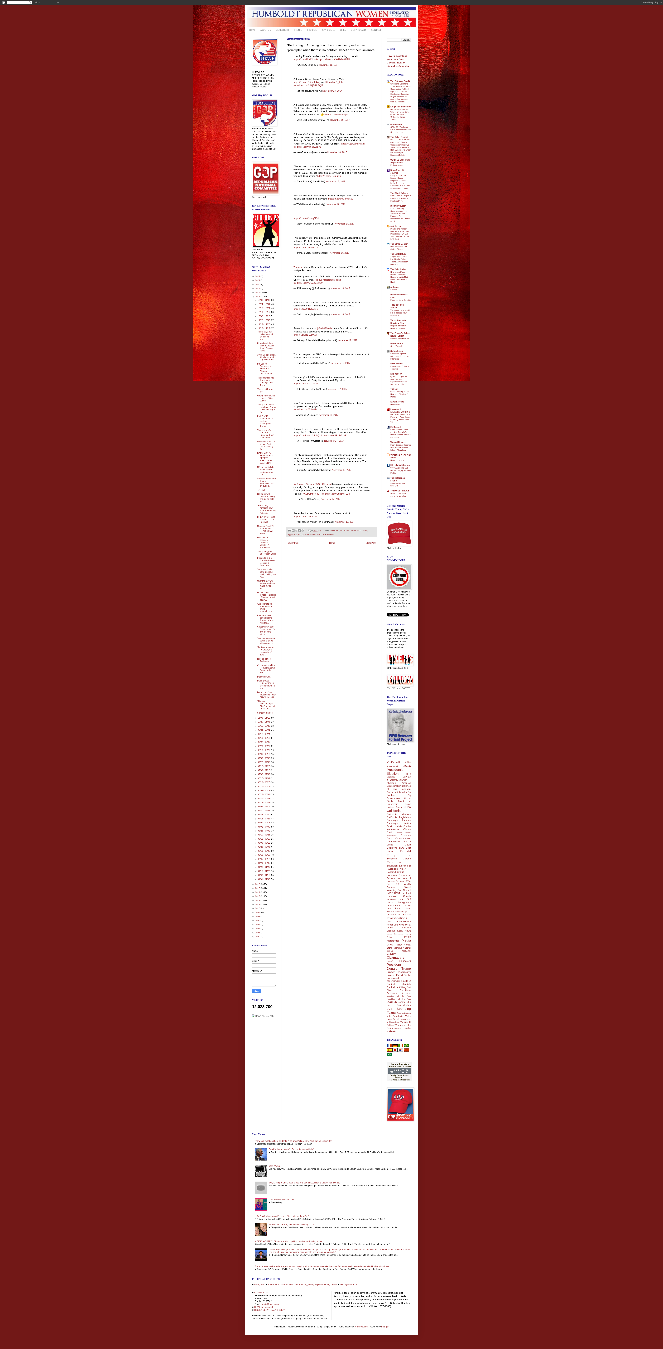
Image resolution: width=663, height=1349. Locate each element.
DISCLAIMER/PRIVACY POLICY (269, 1310)
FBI (409, 865)
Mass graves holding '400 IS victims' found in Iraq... (266, 684)
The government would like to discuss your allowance (400, 312)
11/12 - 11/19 (264, 328)
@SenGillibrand (324, 484)
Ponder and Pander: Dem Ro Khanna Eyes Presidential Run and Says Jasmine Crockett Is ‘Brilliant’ (400, 234)
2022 (258, 276)
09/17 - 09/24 (264, 734)
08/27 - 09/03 (264, 742)
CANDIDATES (328, 29)
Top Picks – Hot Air (399, 491)
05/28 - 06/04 (264, 794)
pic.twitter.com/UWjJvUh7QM (308, 85)
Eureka (402, 866)
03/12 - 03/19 (264, 839)
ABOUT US (265, 29)
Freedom (392, 875)
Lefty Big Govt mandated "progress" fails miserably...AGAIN (282, 1216)
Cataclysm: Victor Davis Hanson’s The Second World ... (266, 630)
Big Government (399, 797)
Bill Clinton (344, 530)
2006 (258, 920)
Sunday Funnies (265, 713)
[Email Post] (309, 530)
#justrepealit (392, 766)
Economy (394, 862)
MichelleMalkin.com (400, 465)
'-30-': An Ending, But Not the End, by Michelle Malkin (400, 470)
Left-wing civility (402, 924)
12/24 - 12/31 (264, 304)
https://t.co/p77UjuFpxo (329, 176)
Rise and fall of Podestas (264, 660)
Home (252, 29)
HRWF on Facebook (263, 1307)
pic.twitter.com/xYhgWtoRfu (307, 147)
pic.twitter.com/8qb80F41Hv (307, 409)
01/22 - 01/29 (264, 867)
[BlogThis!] (293, 530)
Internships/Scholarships (397, 911)
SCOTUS (392, 1001)
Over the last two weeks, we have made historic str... (266, 585)
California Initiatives (399, 814)
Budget (391, 807)
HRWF (397, 893)
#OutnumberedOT (312, 493)
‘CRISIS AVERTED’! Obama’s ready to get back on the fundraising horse (288, 1241)
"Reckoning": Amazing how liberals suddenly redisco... (266, 509)
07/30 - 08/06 (264, 758)
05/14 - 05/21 (264, 802)
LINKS (343, 29)
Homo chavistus (397, 460)
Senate (402, 1001)
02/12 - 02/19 (264, 855)
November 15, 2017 (329, 65)
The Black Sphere (399, 193)
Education (392, 865)
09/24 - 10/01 (264, 730)
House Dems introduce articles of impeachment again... (266, 596)
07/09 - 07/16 (264, 770)
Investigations (397, 918)
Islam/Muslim (404, 921)
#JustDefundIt (393, 762)
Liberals (391, 930)
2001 (258, 933)
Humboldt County (399, 896)
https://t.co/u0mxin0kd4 (353, 143)
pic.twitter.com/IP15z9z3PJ (333, 435)
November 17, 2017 (335, 204)
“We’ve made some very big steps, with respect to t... (266, 641)
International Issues (399, 905)
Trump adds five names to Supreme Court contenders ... (265, 434)
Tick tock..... (262, 490)
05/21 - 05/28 (264, 798)
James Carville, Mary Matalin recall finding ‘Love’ (292, 1224)
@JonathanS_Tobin (334, 82)
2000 (258, 936)
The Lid (393, 389)
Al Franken (334, 530)
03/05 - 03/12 (264, 843)
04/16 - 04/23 (264, 819)
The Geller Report (399, 137)
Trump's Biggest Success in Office (266, 552)
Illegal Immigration (399, 902)
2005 (258, 924)
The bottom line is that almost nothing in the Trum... (265, 381)
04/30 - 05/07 (264, 810)
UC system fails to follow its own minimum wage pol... (265, 471)
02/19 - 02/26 (264, 851)
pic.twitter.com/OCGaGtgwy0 (308, 283)
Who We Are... (275, 1166)
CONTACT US (261, 1292)
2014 (258, 892)
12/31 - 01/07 (264, 300)
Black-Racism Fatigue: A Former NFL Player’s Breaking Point (400, 198)
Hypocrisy (292, 535)
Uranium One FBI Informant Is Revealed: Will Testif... (265, 530)
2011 (258, 904)
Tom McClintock (404, 1013)
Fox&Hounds (396, 363)
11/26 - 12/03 (264, 320)
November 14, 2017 (344, 223)
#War (408, 762)
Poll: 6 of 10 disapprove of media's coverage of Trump (265, 421)
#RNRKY (317, 279)
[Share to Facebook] (299, 530)
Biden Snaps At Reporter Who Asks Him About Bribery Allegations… (400, 447)
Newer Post (292, 543)
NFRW (399, 945)
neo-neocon (396, 374)
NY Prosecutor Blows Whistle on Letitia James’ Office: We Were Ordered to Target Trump (400, 114)
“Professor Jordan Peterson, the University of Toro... (265, 651)
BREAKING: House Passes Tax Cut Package (266, 519)
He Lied (406, 893)
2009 (258, 912)
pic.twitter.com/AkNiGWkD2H (335, 59)
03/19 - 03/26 (264, 835)
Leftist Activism (399, 927)
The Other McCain (399, 244)
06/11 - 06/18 (264, 786)
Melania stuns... (264, 677)
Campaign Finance (399, 820)
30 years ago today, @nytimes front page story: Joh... (266, 357)
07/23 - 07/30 (264, 762)
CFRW (407, 807)
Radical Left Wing (396, 987)
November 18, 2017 (332, 90)
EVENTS (298, 29)
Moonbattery (396, 343)
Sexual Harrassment (325, 535)
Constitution (393, 841)
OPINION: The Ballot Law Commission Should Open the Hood (400, 129)
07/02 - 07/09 (264, 774)
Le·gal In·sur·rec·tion (400, 107)
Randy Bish (259, 1284)
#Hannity (298, 267)
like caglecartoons (348, 1284)
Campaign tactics (399, 823)
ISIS (408, 899)
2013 (258, 896)
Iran (389, 921)
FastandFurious (395, 871)
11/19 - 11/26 (264, 324)
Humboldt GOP (395, 899)
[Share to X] (296, 530)
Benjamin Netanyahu (397, 792)
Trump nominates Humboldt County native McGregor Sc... (266, 408)
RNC (408, 981)
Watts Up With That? (400, 160)
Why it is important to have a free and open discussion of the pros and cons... (304, 1183)
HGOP (390, 893)
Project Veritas (403, 975)
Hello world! (395, 404)
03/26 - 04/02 (264, 831)
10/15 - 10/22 (264, 726)
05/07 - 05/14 (264, 806)
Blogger (384, 1327)
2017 (258, 296)
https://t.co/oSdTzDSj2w (306, 383)
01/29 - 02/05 (264, 863)
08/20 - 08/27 (264, 746)
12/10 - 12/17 (264, 312)
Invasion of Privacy (399, 914)
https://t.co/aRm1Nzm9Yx (307, 59)
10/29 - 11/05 (264, 722)
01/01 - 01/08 (264, 879)
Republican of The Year (399, 999)
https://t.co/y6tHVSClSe (306, 309)
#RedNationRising (332, 279)
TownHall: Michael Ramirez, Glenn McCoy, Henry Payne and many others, (302, 1284)
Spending (404, 1008)
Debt (408, 847)
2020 (258, 284)
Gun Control (404, 890)
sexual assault (310, 535)
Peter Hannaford (399, 960)
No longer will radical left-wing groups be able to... (266, 498)
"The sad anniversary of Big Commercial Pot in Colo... (266, 705)
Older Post (371, 543)
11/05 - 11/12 (264, 718)
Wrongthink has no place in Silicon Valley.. (266, 398)
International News (399, 908)
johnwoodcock (361, 1327)
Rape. (299, 535)
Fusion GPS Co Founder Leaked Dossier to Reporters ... (266, 562)
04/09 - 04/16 (264, 823)
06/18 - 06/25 (264, 782)
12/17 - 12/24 (264, 308)
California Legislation (399, 817)
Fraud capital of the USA (400, 300)
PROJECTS (312, 29)
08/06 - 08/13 (264, 754)
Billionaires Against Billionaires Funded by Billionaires (399, 356)
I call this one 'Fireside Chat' (282, 1199)
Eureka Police (397, 402)
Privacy (391, 971)
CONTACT (376, 29)
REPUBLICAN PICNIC (396, 981)
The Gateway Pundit (400, 81)
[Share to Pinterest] (302, 530)
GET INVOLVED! (358, 29)
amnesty (398, 1028)
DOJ (401, 847)
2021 (258, 280)
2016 (258, 884)
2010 (258, 908)
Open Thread (396, 346)
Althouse (394, 287)
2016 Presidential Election (399, 769)
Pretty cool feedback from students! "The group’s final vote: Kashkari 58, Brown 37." (293, 1141)
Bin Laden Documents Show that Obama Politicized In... (265, 369)
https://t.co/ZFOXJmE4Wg (307, 82)
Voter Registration (395, 1016)
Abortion (391, 782)
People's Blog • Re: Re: (400, 338)
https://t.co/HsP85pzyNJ (336, 114)
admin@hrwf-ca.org (270, 1304)
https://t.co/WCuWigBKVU (307, 218)
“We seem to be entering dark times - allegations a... (265, 608)
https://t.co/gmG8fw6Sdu (340, 198)
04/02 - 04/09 (264, 827)
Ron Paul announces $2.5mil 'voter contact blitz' (291, 1149)
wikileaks (391, 1031)
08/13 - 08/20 (264, 750)
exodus (407, 1028)
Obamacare (395, 957)
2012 (258, 900)
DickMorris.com (398, 206)
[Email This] (289, 530)
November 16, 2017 (340, 120)
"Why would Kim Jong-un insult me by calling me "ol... (266, 573)
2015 (258, 888)
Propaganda (393, 978)
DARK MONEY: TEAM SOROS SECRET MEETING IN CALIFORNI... (265, 458)
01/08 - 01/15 (264, 875)
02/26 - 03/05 (264, 847)
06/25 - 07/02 (264, 778)
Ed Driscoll (395, 427)
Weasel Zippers (398, 442)
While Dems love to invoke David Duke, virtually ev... (266, 445)
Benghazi (406, 789)
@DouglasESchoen (304, 484)
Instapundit (395, 409)
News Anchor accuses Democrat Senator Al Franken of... (264, 542)
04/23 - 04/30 (264, 814)
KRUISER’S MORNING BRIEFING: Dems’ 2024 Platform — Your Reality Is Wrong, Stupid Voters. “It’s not (400, 417)
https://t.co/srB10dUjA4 (305, 334)
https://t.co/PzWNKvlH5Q (306, 435)
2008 (258, 916)
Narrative (397, 948)
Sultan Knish (396, 351)
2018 (258, 292)
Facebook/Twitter (396, 868)
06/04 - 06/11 (264, 790)
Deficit (390, 851)
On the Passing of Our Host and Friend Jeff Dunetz (399, 394)
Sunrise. (393, 290)
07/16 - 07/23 (264, 766)
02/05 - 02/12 (264, 859)
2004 (258, 928)
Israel (390, 924)
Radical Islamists (399, 984)
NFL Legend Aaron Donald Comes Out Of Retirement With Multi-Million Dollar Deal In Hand (399, 277)
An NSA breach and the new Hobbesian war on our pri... (266, 482)
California (394, 811)
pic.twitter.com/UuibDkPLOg (335, 493)
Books (408, 804)
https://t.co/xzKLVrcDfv (305, 516)
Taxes (391, 1012)
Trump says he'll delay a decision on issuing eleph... (266, 335)
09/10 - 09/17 (264, 738)
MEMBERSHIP (283, 29)
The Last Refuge (398, 254)
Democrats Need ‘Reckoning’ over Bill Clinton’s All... (266, 695)
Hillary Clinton (355, 530)
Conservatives (403, 838)
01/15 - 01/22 (264, 871)
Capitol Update (394, 826)
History (365, 530)
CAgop (399, 807)
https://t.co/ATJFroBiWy (306, 247)
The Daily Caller (398, 269)
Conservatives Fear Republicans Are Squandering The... (266, 669)
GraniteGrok (396, 124)
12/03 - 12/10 (264, 316)
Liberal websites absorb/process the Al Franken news (265, 347)
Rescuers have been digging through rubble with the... (265, 619)
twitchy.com (396, 226)
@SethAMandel (324, 328)
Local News (404, 930)
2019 (258, 288)
